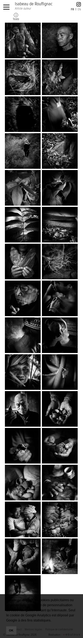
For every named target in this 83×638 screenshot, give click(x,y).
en (79, 9)
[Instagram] (78, 5)
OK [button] (11, 630)
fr (72, 9)
